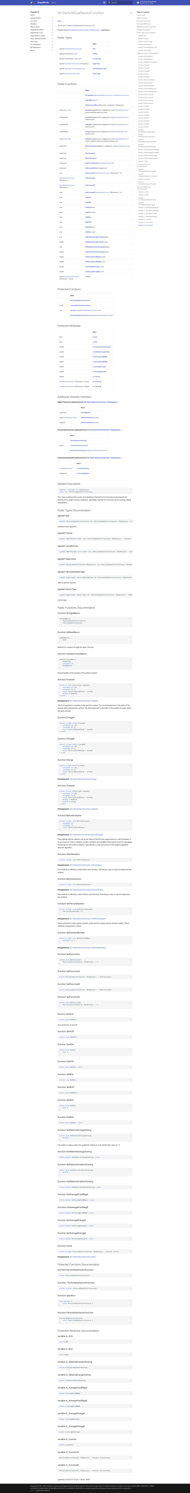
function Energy (143, 74)
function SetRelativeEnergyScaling (146, 131)
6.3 (53, 3)
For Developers (35, 44)
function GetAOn (143, 115)
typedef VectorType (144, 50)
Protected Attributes (144, 24)
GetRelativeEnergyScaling (94, 242)
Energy (87, 131)
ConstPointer (97, 59)
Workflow (33, 24)
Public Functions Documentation (147, 53)
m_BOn (95, 342)
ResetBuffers (85, 412)
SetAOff (87, 202)
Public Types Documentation (146, 33)
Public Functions (142, 18)
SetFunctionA (89, 173)
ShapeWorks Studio (36, 30)
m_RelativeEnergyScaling (101, 352)
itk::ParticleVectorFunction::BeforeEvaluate (86, 835)
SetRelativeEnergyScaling (94, 237)
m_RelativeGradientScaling (102, 347)
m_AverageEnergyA (99, 366)
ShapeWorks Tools (36, 33)
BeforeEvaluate (90, 146)
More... (60, 21)
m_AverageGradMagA (100, 357)
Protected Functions (143, 21)
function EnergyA (144, 68)
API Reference (35, 47)
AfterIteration (89, 153)
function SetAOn (143, 106)
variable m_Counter (144, 219)
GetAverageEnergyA (92, 266)
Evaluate (88, 110)
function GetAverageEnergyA (147, 155)
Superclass (96, 64)
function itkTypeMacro (145, 56)
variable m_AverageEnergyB (147, 216)
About (32, 50)
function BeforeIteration (146, 86)
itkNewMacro (89, 100)
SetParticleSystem (91, 163)
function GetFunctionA (145, 97)
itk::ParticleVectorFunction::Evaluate (84, 701)
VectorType (96, 73)
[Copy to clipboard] (130, 489)
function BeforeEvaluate (146, 80)
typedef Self (142, 36)
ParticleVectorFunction (72, 64)
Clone (87, 276)
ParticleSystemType (99, 69)
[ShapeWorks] (32, 2)
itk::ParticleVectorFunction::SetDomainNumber (88, 948)
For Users (33, 21)
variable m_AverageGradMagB (148, 210)
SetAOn (87, 197)
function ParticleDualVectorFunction (147, 170)
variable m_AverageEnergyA (147, 213)
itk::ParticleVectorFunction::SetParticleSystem (88, 919)
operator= (73, 310)
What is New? (35, 27)
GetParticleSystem (87, 417)
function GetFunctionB (145, 100)
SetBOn (87, 217)
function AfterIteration (145, 83)
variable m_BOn (143, 195)
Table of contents (143, 12)
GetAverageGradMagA (92, 257)
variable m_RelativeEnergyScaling (146, 204)
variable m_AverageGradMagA (148, 208)
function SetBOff (143, 121)
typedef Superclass (144, 44)
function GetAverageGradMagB (148, 152)
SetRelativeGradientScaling (94, 247)
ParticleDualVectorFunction (73, 49)
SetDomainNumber (91, 168)
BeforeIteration (90, 158)
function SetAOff (143, 109)
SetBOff (87, 222)
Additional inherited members (146, 27)
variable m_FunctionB (145, 225)
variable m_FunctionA (145, 222)
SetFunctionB (89, 192)
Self (94, 49)
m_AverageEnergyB (99, 371)
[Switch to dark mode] (104, 2)
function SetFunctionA (145, 94)
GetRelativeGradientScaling (94, 252)
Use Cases (34, 41)
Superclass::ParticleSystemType (75, 69)
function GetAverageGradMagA (148, 149)
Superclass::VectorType (72, 73)
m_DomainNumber (83, 473)
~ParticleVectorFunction (78, 445)
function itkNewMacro (145, 59)
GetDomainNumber (87, 422)
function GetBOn (143, 127)
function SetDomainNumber (147, 91)
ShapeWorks (34, 12)
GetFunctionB (89, 185)
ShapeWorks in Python (37, 36)
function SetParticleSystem (147, 89)
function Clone (143, 161)
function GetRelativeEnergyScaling (146, 136)
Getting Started (35, 18)
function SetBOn (143, 118)
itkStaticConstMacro (92, 105)
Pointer (95, 54)
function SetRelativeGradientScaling (147, 141)
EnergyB (88, 124)
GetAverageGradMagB (92, 262)
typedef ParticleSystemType (147, 47)
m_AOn (95, 337)
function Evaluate (144, 65)
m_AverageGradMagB (100, 362)
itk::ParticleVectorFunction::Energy (83, 779)
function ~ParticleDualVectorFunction (147, 175)
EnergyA (88, 117)
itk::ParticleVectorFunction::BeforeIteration (86, 890)
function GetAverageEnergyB (147, 158)
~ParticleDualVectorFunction (80, 305)
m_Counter (96, 376)
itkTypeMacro (90, 95)
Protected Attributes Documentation (144, 188)
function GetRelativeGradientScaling (147, 146)
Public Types (141, 15)
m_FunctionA (97, 381)
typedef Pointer (143, 39)
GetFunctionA (89, 178)
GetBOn (87, 232)
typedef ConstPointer (145, 41)
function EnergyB (144, 71)
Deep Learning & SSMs (38, 39)
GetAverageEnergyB (92, 271)
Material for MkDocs (43, 1490)
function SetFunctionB (145, 103)
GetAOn (87, 212)
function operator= (144, 179)
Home (32, 15)
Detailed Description (143, 30)
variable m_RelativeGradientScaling (147, 199)
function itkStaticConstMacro (148, 62)
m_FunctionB (97, 386)
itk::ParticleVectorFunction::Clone (83, 1257)
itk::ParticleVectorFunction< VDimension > (84, 30)
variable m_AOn (143, 192)
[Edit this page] (131, 13)
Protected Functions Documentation (143, 165)
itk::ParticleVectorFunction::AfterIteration (86, 865)
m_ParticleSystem (83, 468)
